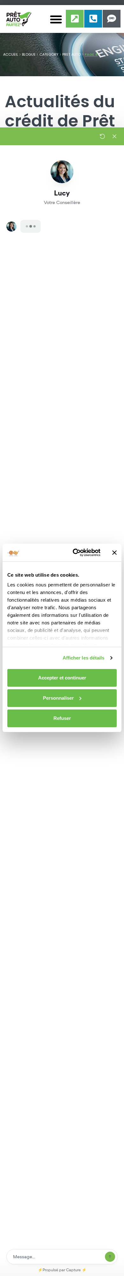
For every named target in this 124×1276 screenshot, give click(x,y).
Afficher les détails (84, 657)
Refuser (62, 718)
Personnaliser (58, 698)
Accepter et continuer (62, 677)
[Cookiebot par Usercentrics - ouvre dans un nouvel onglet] (75, 552)
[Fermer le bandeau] (114, 552)
